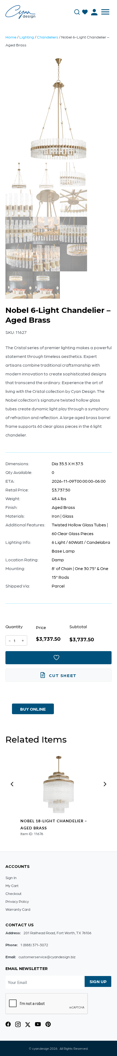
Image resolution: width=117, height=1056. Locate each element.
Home (10, 36)
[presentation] (12, 784)
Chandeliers (47, 36)
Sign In (11, 877)
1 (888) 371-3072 (34, 944)
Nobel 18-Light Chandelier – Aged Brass (53, 824)
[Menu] (105, 12)
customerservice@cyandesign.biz (47, 956)
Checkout (13, 893)
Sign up (98, 981)
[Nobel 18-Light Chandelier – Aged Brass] (58, 785)
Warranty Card (17, 909)
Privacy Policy (17, 901)
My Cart (12, 885)
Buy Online (33, 708)
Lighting (26, 36)
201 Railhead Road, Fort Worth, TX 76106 (57, 932)
